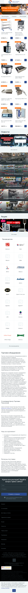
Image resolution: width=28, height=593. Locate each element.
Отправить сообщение (14, 494)
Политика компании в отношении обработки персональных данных (14, 564)
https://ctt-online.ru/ (6, 408)
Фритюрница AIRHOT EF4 (21, 98)
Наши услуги (4, 530)
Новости (3, 526)
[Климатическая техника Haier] (14, 140)
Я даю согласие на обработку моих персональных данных (14, 498)
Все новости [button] (14, 149)
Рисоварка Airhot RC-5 (6, 76)
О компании (4, 508)
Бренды (3, 544)
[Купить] (11, 38)
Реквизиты (3, 539)
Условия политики (5, 588)
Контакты (3, 548)
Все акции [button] (14, 234)
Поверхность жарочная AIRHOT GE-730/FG (6, 99)
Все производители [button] (14, 346)
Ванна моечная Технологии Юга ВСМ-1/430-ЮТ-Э (19, 34)
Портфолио (4, 535)
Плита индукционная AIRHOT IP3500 (19, 77)
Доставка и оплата (6, 513)
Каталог (3, 504)
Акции (2, 521)
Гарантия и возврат (6, 517)
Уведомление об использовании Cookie (14, 565)
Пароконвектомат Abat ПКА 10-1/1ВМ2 (20, 121)
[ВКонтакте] (14, 560)
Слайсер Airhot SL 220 (20, 54)
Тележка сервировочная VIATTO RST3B (6, 33)
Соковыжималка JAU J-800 (6, 55)
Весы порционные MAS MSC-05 (6, 121)
